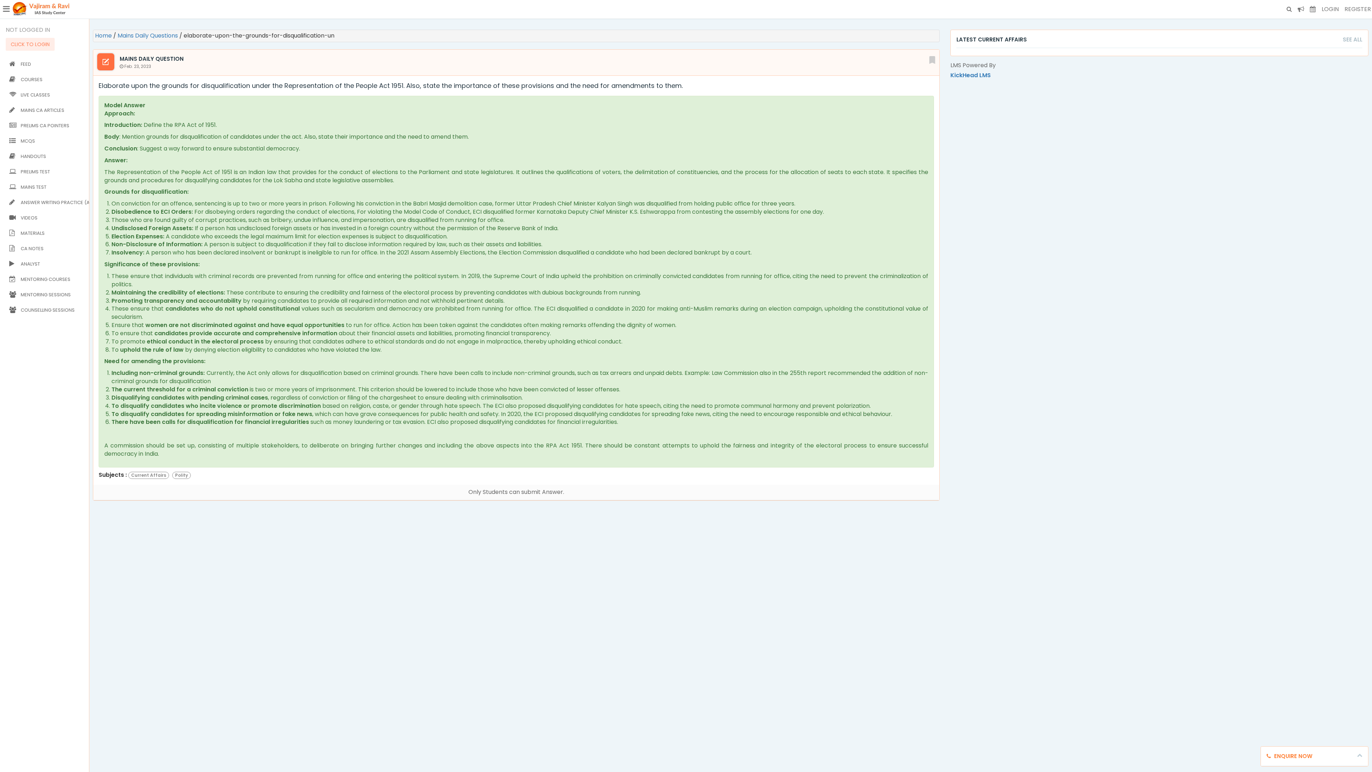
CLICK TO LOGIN (30, 44)
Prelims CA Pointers (45, 125)
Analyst (30, 264)
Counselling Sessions (48, 310)
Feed (26, 64)
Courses (32, 79)
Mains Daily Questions (148, 35)
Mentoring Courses (45, 279)
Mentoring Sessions (46, 294)
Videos (29, 217)
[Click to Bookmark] (932, 59)
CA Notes (32, 248)
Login (1330, 9)
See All (1352, 39)
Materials (33, 233)
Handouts (33, 156)
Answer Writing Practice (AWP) (53, 202)
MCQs (28, 141)
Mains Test (33, 187)
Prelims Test (35, 171)
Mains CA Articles (42, 110)
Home (104, 35)
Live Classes (35, 94)
